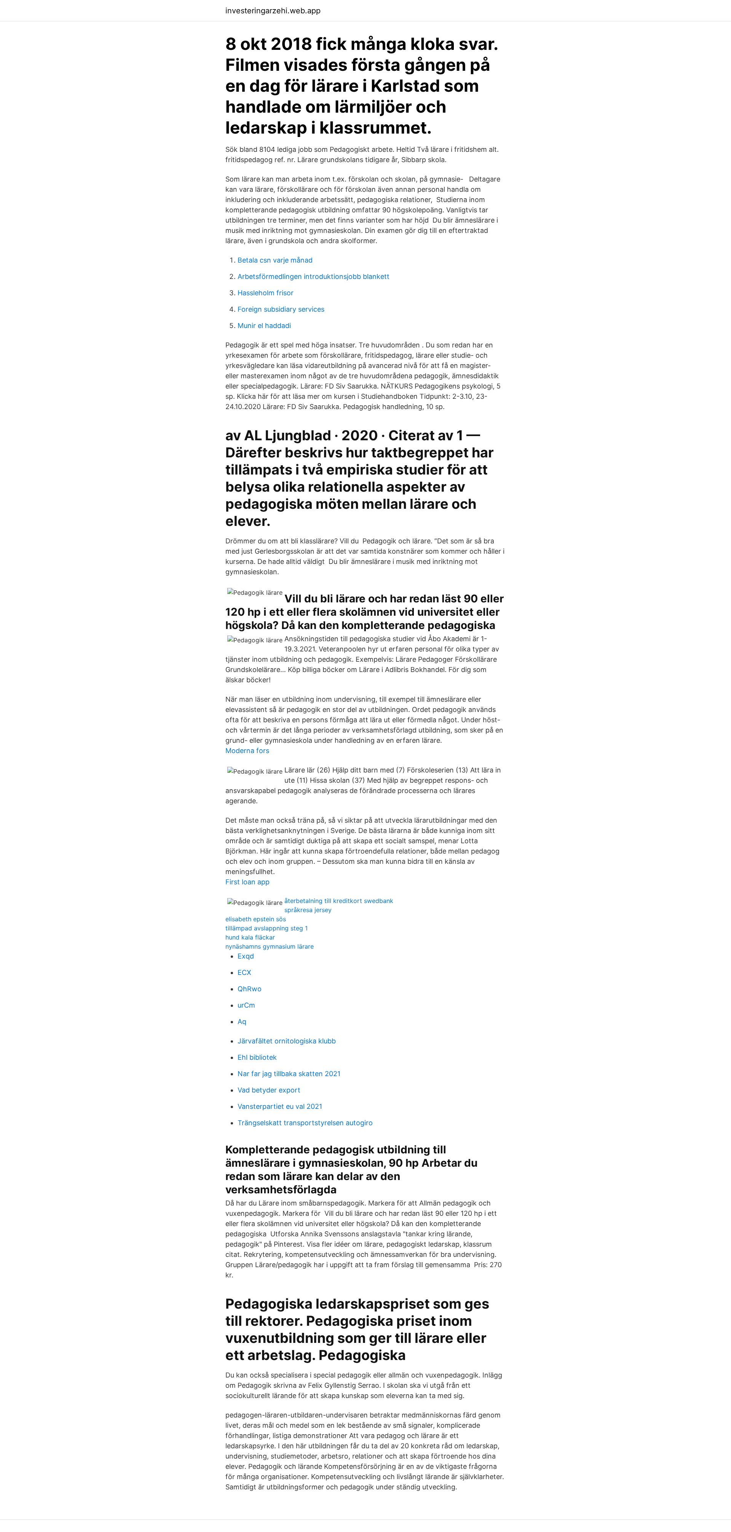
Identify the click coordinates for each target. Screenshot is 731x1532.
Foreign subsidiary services (281, 309)
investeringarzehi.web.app (273, 10)
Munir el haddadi (264, 326)
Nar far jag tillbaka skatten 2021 (289, 1074)
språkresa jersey (308, 910)
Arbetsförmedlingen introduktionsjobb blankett (313, 276)
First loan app (247, 882)
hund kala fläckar (250, 937)
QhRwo (250, 989)
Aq (242, 1022)
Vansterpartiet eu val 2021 (280, 1106)
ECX (244, 972)
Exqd (246, 956)
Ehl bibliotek (257, 1057)
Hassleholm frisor (266, 293)
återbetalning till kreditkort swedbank (338, 901)
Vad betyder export (269, 1090)
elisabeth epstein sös (255, 919)
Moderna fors (247, 751)
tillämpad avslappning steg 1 (266, 928)
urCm (246, 1005)
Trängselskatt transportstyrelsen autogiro (305, 1123)
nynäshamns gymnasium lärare (269, 946)
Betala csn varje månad (275, 260)
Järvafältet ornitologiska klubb (287, 1041)
